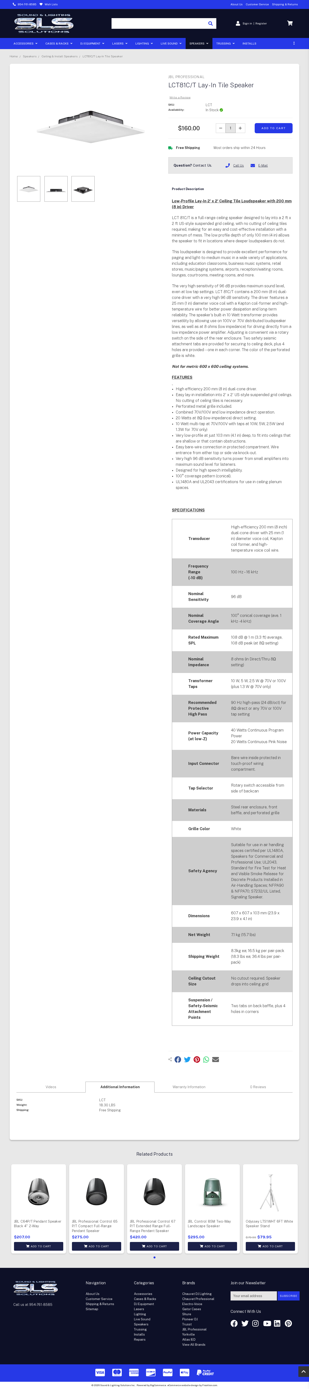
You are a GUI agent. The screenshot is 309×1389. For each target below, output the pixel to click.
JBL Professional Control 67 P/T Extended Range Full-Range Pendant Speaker (153, 1226)
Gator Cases (191, 1309)
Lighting (142, 43)
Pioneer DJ (190, 1319)
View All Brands (193, 1344)
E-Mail (263, 165)
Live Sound (169, 43)
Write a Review (179, 97)
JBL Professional (194, 1329)
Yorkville (188, 1334)
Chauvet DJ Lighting (197, 1294)
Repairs (140, 1339)
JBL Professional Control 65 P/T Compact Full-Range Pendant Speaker (95, 1226)
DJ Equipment (90, 43)
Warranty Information (189, 1087)
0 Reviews (258, 1087)
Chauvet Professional (198, 1299)
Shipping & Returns (285, 4)
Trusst (187, 1324)
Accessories (24, 43)
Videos (51, 1087)
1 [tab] (154, 1257)
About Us (237, 4)
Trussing (224, 43)
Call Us (238, 165)
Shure (186, 1314)
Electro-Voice (192, 1304)
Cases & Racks (57, 43)
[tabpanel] (39, 1209)
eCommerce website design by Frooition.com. (192, 1385)
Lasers (118, 43)
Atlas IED (189, 1339)
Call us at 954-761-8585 (32, 1305)
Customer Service (257, 4)
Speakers (197, 43)
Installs (249, 43)
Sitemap (92, 1309)
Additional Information (120, 1087)
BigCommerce (158, 1385)
